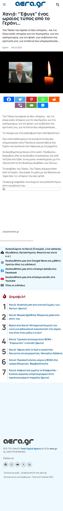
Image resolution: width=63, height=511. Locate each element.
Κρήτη (5, 47)
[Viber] (20, 105)
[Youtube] (17, 464)
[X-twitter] (23, 464)
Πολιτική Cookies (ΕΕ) (42, 476)
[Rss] (29, 464)
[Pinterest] (31, 99)
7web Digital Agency (30, 448)
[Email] (31, 105)
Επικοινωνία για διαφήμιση (17, 476)
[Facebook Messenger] (42, 105)
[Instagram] (11, 464)
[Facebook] (9, 99)
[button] (58, 4)
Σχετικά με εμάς (12, 472)
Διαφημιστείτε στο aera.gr (34, 472)
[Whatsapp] (42, 99)
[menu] (4, 4)
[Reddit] (54, 99)
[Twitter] (20, 99)
